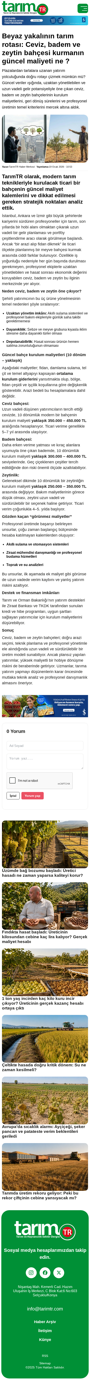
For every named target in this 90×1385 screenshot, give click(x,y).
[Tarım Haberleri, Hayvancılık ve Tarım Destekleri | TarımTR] (25, 8)
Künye (45, 1339)
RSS (45, 1356)
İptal (13, 795)
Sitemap (45, 1363)
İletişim (45, 1331)
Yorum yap (32, 795)
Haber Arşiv (45, 1322)
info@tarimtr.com (45, 1309)
